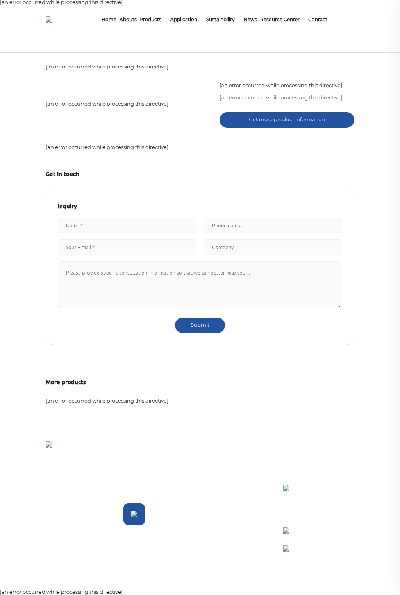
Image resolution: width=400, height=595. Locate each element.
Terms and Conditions (59, 578)
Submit (200, 325)
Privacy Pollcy (115, 578)
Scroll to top (339, 578)
